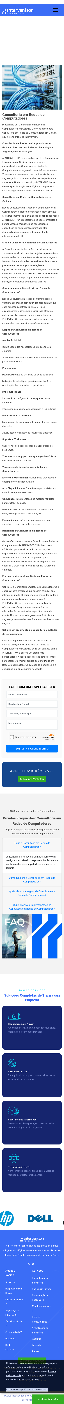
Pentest (36, 1351)
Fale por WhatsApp (33, 779)
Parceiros (10, 1338)
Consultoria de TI (21, 43)
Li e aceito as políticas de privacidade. (27, 1389)
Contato (9, 1349)
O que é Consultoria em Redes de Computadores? (32, 845)
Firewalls (36, 1345)
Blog (7, 1345)
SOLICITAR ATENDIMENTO (32, 748)
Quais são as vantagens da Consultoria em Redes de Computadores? (32, 893)
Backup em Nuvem (41, 1289)
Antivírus (36, 1339)
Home (6, 43)
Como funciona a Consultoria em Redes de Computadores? (32, 879)
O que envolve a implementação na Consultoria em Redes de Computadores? (32, 907)
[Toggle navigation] (55, 9)
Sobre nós (10, 1282)
